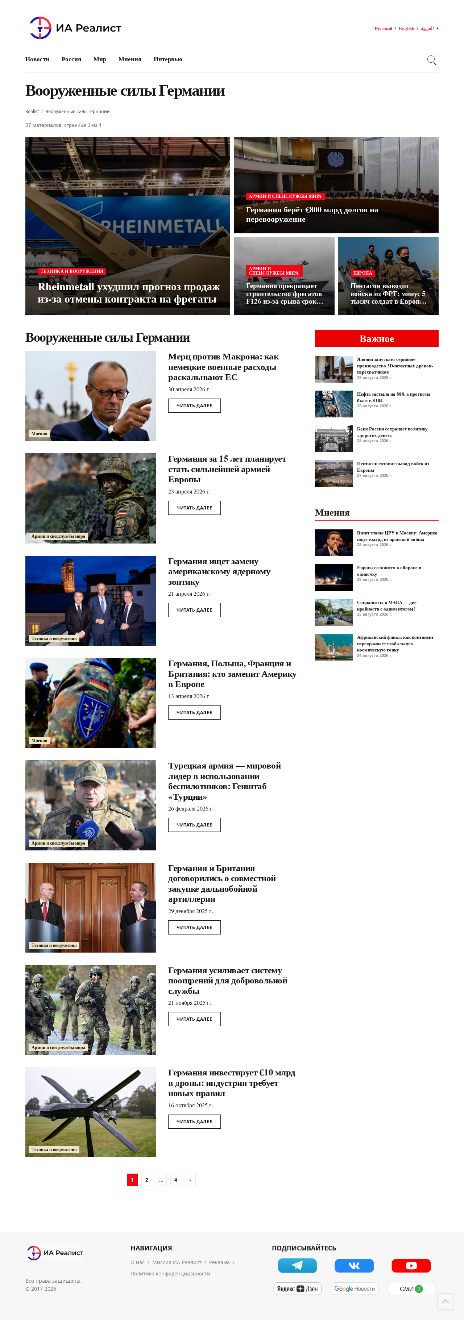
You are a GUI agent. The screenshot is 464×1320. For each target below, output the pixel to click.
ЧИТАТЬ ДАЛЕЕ (194, 406)
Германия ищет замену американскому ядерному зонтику (219, 571)
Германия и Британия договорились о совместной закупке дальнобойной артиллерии (222, 883)
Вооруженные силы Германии (77, 111)
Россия (71, 58)
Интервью (168, 58)
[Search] (431, 59)
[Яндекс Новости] (297, 1289)
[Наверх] (445, 1301)
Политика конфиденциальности (170, 1273)
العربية (427, 28)
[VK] (354, 1265)
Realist (32, 111)
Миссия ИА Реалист (177, 1262)
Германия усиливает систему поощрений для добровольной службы (227, 980)
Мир (100, 58)
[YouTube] (411, 1265)
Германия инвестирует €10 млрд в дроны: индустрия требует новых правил (231, 1082)
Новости (37, 58)
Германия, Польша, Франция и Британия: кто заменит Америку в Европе (232, 673)
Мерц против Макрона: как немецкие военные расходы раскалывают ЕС (223, 366)
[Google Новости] (354, 1289)
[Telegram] (297, 1265)
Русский (383, 28)
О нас (137, 1262)
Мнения (130, 58)
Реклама (219, 1262)
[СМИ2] (411, 1289)
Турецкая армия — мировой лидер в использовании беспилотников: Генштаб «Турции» (224, 780)
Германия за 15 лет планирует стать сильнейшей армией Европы (227, 468)
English (406, 28)
